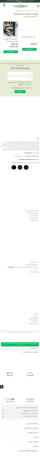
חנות (29, 11)
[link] (38, 6)
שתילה (35, 437)
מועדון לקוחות (34, 321)
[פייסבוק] (26, 168)
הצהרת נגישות (34, 217)
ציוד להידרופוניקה (32, 424)
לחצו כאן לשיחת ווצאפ (32, 158)
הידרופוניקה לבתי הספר (31, 265)
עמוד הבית (35, 11)
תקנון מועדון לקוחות (32, 214)
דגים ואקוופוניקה (32, 433)
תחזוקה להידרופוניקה (31, 428)
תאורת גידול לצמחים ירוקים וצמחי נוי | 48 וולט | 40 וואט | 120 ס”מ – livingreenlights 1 (11, 41)
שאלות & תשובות (33, 319)
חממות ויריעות (33, 442)
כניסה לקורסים (34, 273)
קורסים (35, 446)
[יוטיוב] (14, 168)
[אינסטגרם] (20, 168)
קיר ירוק (36, 270)
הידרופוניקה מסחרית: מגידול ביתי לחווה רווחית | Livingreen (22, 268)
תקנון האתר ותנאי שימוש (31, 212)
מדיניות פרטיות (34, 221)
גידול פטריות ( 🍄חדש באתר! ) (28, 451)
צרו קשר (35, 316)
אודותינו (36, 314)
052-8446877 (28, 154)
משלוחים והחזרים (33, 219)
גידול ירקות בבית (33, 263)
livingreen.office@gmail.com (27, 161)
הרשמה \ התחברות (33, 324)
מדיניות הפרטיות (17, 88)
